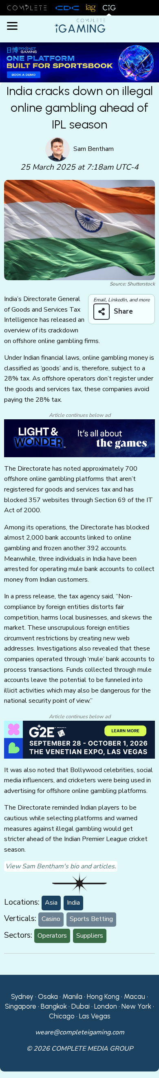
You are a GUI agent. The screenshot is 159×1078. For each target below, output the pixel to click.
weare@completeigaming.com (79, 1032)
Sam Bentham (93, 148)
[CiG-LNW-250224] (79, 437)
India (73, 902)
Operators (52, 935)
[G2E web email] (79, 739)
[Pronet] (79, 62)
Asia (51, 902)
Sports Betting (91, 918)
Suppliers (89, 935)
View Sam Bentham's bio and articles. (60, 866)
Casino (51, 918)
